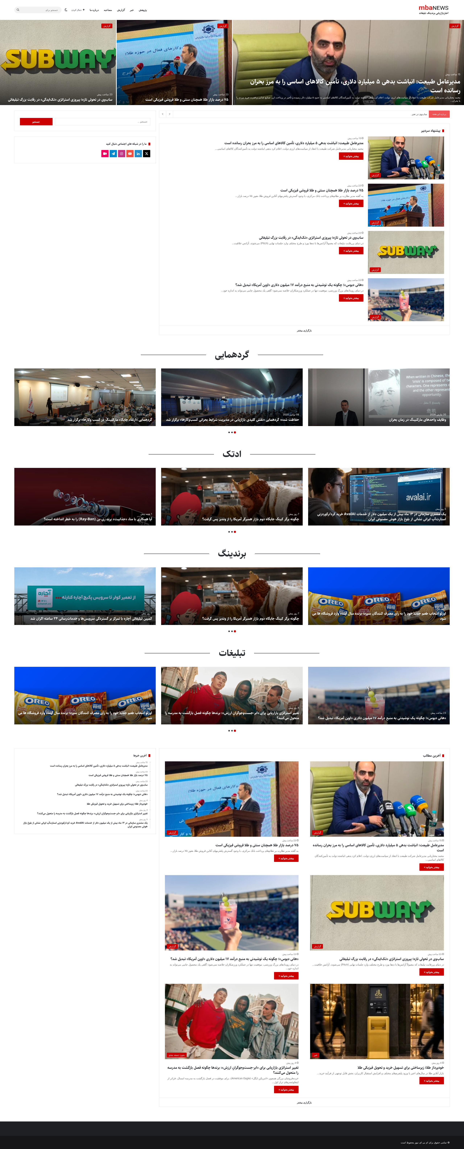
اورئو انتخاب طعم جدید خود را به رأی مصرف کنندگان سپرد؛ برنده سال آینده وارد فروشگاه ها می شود (379, 616)
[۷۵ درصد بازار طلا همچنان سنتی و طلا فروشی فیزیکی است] (174, 62)
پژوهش (143, 9)
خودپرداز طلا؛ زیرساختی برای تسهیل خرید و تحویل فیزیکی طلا (400, 1068)
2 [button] (232, 432)
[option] (232, 62)
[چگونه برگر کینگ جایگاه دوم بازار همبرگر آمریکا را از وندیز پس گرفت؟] (232, 497)
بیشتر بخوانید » (351, 156)
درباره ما (94, 9)
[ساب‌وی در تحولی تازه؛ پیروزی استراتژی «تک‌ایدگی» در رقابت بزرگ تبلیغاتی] (58, 62)
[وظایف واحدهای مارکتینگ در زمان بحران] (379, 397)
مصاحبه (108, 9)
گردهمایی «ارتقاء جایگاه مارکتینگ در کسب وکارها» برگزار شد (109, 420)
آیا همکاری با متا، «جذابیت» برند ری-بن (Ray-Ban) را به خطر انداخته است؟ (98, 519)
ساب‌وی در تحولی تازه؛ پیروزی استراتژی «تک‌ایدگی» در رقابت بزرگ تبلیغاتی (60, 100)
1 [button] (235, 432)
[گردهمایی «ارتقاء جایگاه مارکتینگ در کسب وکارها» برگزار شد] (85, 397)
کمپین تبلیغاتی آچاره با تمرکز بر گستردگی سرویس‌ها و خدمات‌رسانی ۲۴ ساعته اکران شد (91, 619)
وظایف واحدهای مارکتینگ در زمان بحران (417, 420)
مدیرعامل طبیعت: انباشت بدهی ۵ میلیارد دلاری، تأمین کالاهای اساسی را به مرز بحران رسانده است (355, 86)
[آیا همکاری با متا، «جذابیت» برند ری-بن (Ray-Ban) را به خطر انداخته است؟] (85, 497)
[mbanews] (434, 10)
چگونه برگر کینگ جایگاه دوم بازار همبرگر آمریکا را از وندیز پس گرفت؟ (250, 519)
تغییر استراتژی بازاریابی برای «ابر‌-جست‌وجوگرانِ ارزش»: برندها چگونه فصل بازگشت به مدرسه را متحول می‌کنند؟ (232, 715)
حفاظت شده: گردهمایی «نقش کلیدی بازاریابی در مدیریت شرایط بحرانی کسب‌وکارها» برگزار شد (232, 420)
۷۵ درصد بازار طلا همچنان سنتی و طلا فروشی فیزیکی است (186, 100)
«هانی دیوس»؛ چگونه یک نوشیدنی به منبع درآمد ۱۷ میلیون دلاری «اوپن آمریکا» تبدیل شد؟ (382, 114)
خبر (132, 9)
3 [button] (229, 432)
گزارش (121, 9)
